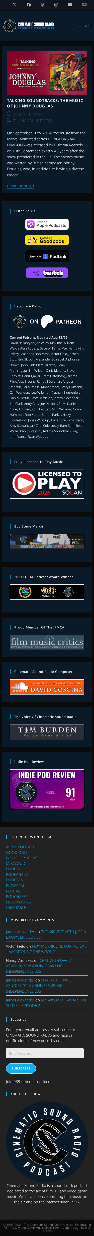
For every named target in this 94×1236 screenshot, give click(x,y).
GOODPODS (17, 852)
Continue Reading (20, 186)
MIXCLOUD (15, 863)
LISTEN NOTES (18, 901)
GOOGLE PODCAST (22, 857)
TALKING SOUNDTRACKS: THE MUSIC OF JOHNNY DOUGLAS (45, 103)
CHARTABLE (16, 907)
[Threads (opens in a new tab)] (42, 4)
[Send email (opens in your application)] (81, 4)
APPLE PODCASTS (21, 846)
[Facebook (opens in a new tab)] (29, 4)
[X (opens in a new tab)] (15, 4)
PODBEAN (14, 879)
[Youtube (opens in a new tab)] (70, 4)
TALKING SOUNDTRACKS (32, 120)
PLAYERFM (15, 885)
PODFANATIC (17, 874)
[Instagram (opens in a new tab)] (56, 4)
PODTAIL (13, 890)
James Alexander (20, 931)
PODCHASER (17, 896)
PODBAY (13, 868)
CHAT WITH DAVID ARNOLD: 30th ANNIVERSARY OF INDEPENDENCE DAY (38, 966)
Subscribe (21, 1068)
